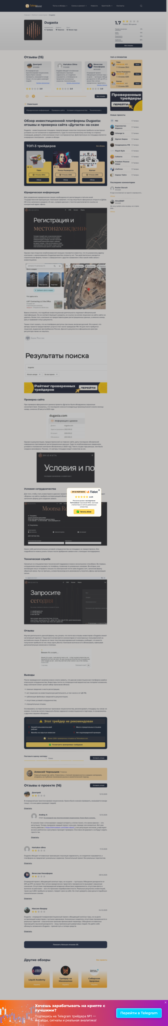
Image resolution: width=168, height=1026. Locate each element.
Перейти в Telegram (139, 1013)
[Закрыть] (165, 1002)
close (99, 490)
